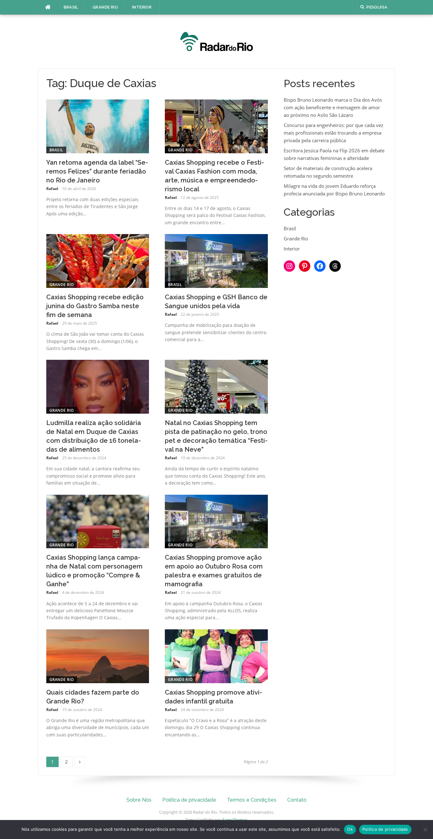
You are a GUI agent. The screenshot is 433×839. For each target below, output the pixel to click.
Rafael (52, 188)
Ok (350, 829)
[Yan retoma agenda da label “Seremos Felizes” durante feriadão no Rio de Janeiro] (97, 126)
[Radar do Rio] (216, 41)
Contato (297, 800)
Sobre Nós (139, 800)
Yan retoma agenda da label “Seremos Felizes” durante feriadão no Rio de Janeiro (97, 171)
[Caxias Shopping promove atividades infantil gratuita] (216, 655)
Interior (142, 7)
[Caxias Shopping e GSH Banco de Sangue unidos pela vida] (216, 260)
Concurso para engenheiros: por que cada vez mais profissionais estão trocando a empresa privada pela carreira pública (333, 132)
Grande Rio (105, 7)
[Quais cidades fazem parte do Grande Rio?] (97, 655)
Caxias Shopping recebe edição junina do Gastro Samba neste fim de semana (95, 306)
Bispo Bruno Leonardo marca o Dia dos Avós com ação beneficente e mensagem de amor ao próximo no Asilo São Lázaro (333, 107)
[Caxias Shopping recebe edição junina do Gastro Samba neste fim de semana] (97, 260)
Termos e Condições (251, 800)
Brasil (71, 7)
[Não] (425, 829)
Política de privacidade (189, 800)
